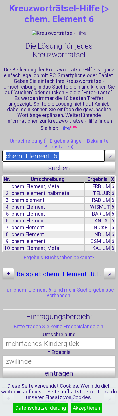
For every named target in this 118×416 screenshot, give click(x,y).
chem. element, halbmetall (41, 193)
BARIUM (101, 214)
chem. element (28, 241)
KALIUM (101, 248)
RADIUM (101, 200)
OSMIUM (100, 241)
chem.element (27, 200)
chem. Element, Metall (36, 186)
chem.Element (27, 227)
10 (7, 248)
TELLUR (101, 193)
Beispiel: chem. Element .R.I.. (59, 274)
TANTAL (100, 221)
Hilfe (64, 128)
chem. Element (28, 207)
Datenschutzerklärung (40, 408)
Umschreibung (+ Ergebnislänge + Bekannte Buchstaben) (59, 144)
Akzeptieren (86, 408)
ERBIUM (101, 186)
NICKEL (102, 227)
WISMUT (100, 207)
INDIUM (101, 234)
